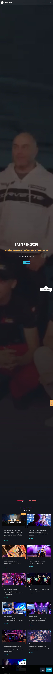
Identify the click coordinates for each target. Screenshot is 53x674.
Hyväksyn (49, 669)
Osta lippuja (26, 262)
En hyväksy (42, 669)
